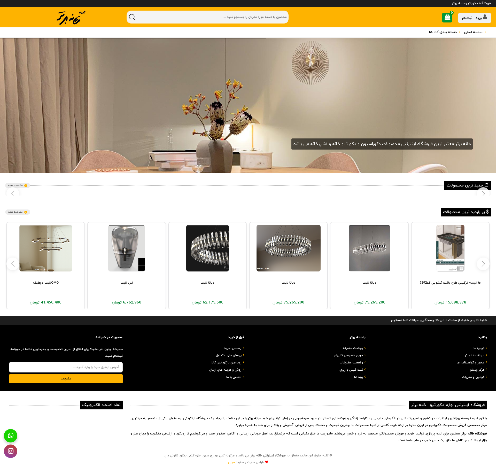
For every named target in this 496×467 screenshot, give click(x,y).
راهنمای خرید (233, 348)
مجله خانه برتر (474, 355)
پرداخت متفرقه (353, 348)
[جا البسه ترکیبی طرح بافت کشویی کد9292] (450, 248)
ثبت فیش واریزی (351, 370)
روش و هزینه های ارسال (225, 370)
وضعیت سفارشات (351, 363)
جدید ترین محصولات (465, 185)
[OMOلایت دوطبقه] (45, 248)
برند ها (358, 377)
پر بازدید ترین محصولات (464, 212)
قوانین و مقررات (473, 377)
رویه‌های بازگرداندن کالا (227, 363)
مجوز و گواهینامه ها (470, 363)
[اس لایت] (126, 248)
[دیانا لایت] (369, 248)
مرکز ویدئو (477, 370)
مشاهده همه (15, 185)
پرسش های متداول (229, 355)
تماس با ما (233, 377)
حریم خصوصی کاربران (348, 355)
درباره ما (479, 348)
